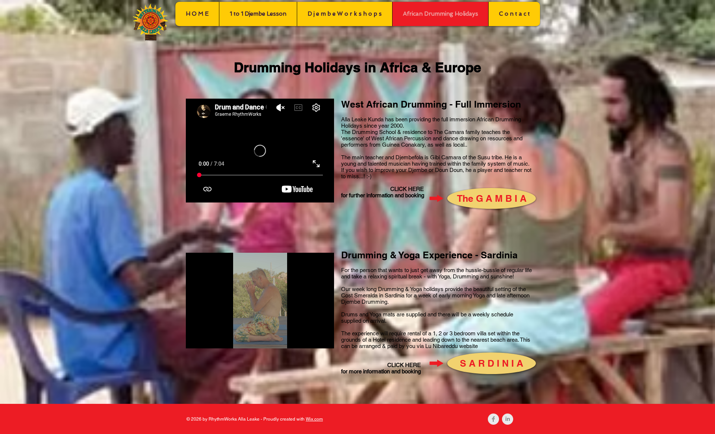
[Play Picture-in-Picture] (311, 338)
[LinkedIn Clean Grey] (507, 419)
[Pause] (195, 338)
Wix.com (314, 419)
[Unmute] (208, 338)
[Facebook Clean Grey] (493, 419)
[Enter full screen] (324, 338)
